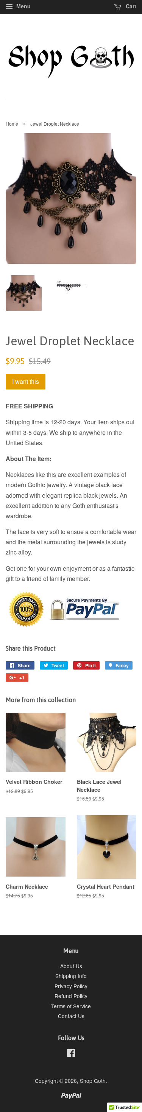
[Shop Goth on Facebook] (71, 1054)
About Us (71, 966)
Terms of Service (71, 1006)
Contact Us (71, 1016)
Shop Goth (93, 1080)
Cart (130, 6)
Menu (23, 6)
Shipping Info (71, 976)
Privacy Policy (71, 986)
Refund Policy (71, 996)
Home (12, 123)
